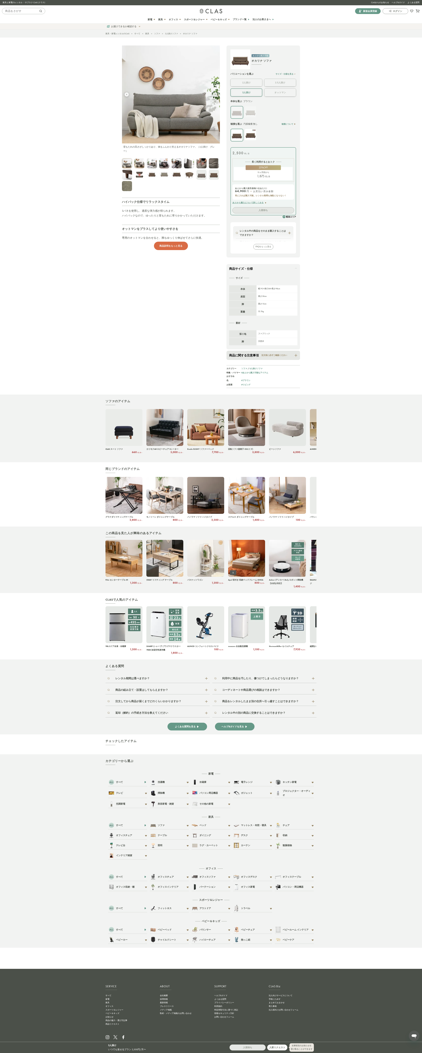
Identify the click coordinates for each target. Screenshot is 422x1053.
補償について (287, 124)
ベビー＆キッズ (112, 1013)
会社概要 (164, 995)
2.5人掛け (280, 82)
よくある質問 (413, 2)
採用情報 (164, 999)
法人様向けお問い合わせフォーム (283, 1010)
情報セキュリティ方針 (224, 1013)
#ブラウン (245, 380)
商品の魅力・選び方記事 (116, 1020)
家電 (107, 999)
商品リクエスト (112, 1024)
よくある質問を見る (185, 726)
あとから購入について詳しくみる (248, 202)
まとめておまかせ (277, 1002)
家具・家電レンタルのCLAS (117, 33)
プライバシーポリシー (224, 1002)
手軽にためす (275, 999)
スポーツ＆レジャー (114, 1010)
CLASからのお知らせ (380, 2)
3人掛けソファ (171, 33)
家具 (147, 33)
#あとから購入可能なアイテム (254, 372)
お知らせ (109, 1017)
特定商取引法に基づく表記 (226, 1010)
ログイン (397, 11)
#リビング (245, 384)
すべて (137, 33)
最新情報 (164, 1002)
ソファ (157, 33)
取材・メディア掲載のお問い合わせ (176, 1013)
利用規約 (218, 1006)
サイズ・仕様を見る (284, 74)
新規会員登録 (370, 11)
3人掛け (246, 92)
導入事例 (273, 1006)
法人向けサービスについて (280, 995)
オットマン (280, 92)
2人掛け (246, 82)
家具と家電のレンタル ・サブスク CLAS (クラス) (24, 2)
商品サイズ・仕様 (241, 268)
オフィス (109, 1006)
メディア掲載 (166, 1010)
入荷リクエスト (277, 1047)
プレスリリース (167, 1006)
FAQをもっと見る (263, 246)
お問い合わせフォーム (224, 1017)
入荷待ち (263, 210)
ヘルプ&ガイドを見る (233, 726)
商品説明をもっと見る (170, 245)
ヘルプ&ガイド (398, 2)
